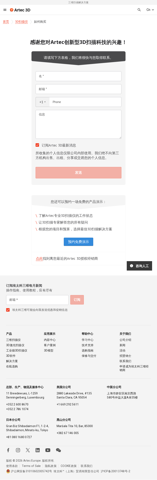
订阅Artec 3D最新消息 (59, 145)
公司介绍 (125, 339)
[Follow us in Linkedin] (38, 450)
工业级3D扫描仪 (16, 350)
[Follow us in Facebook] (8, 450)
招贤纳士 (125, 355)
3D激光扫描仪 (15, 345)
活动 (123, 350)
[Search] (139, 10)
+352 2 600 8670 (17, 404)
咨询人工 (142, 266)
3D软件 (11, 355)
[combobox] (42, 102)
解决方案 (12, 361)
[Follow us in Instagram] (18, 450)
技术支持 (87, 345)
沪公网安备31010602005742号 (31, 471)
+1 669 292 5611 (68, 404)
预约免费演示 (78, 241)
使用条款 (12, 466)
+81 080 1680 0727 (19, 437)
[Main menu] (5, 10)
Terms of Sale (31, 466)
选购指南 (87, 350)
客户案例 (50, 345)
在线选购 (12, 366)
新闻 (123, 345)
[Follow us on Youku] (47, 450)
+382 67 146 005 (68, 433)
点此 (39, 258)
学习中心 (87, 339)
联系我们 (125, 361)
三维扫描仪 (13, 339)
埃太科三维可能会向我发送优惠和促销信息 (40, 309)
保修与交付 (89, 355)
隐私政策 (51, 466)
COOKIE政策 (69, 466)
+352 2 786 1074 (17, 409)
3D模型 (48, 350)
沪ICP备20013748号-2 (115, 471)
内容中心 (50, 339)
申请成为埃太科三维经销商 (134, 368)
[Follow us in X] (28, 450)
